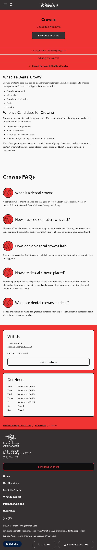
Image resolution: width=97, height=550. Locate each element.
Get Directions (48, 361)
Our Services (11, 483)
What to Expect (12, 496)
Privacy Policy (9, 536)
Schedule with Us (48, 35)
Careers (40, 536)
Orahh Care (50, 536)
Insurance (9, 510)
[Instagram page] (10, 518)
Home (6, 476)
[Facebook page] (5, 518)
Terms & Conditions (26, 536)
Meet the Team (12, 490)
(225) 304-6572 (52, 58)
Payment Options (13, 503)
